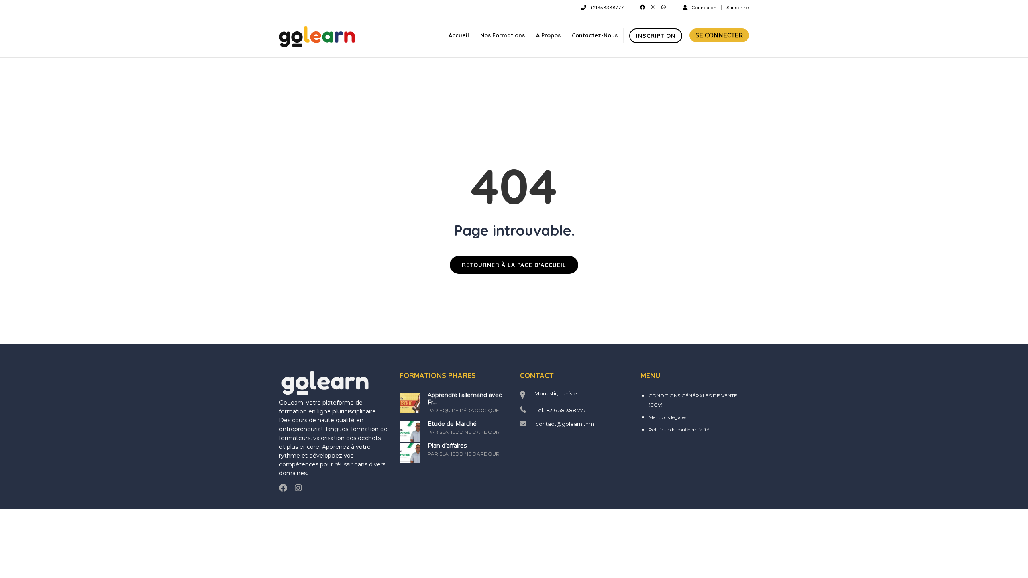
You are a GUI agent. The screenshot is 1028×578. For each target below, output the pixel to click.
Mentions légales (667, 417)
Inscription (655, 35)
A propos (548, 35)
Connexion (703, 7)
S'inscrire (737, 7)
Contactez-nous (595, 35)
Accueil (459, 35)
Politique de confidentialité (679, 430)
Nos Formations (502, 35)
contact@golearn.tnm (565, 424)
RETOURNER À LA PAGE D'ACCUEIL (514, 265)
